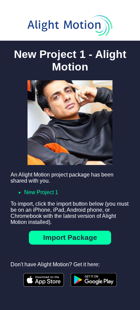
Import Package (70, 237)
